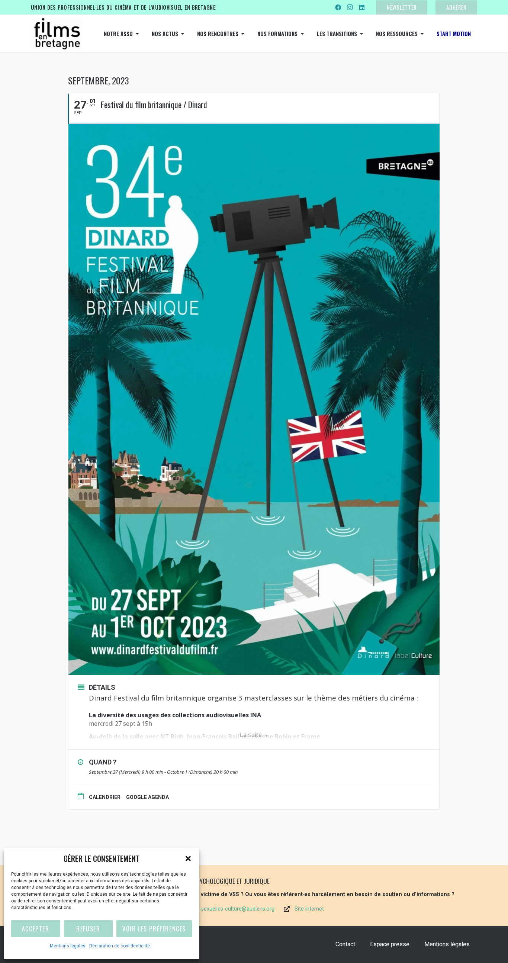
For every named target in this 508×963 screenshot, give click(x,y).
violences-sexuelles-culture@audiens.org (225, 909)
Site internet (309, 909)
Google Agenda (147, 797)
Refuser (88, 928)
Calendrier (104, 797)
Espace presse (389, 944)
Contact (345, 944)
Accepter (35, 928)
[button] (188, 858)
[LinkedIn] (362, 7)
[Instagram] (350, 7)
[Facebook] (338, 7)
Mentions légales (68, 945)
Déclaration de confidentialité (119, 945)
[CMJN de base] (57, 33)
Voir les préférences (154, 928)
